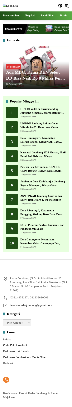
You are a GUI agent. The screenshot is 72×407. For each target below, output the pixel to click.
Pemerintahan (13, 67)
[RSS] (6, 380)
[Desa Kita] (10, 5)
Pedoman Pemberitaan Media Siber (24, 357)
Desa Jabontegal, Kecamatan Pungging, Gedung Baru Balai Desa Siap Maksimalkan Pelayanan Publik (42, 212)
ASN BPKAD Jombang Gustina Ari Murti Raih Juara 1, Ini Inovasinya (41, 198)
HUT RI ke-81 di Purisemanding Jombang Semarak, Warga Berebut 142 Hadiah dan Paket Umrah (40, 111)
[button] (60, 5)
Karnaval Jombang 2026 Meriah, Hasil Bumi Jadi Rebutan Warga (43, 154)
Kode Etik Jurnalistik (15, 345)
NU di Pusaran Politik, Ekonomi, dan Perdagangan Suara (42, 227)
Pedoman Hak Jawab (16, 351)
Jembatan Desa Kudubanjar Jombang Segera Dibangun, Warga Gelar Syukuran (42, 183)
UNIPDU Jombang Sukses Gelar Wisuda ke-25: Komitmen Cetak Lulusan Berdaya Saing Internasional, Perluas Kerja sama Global (42, 125)
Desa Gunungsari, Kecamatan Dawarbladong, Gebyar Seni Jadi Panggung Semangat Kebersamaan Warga (40, 140)
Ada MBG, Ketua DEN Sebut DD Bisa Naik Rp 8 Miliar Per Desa (33, 75)
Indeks (7, 339)
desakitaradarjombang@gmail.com (31, 305)
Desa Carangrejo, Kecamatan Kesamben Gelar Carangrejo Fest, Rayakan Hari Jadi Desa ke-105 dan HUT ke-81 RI (41, 241)
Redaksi (8, 363)
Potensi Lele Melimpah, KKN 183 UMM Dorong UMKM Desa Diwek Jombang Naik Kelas (40, 169)
